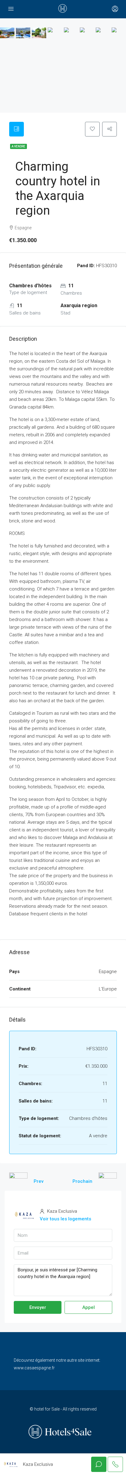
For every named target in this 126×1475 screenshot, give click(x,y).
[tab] (16, 129)
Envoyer (37, 1307)
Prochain (82, 1181)
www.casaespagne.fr (34, 1367)
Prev (38, 1181)
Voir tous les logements (65, 1219)
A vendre (18, 146)
